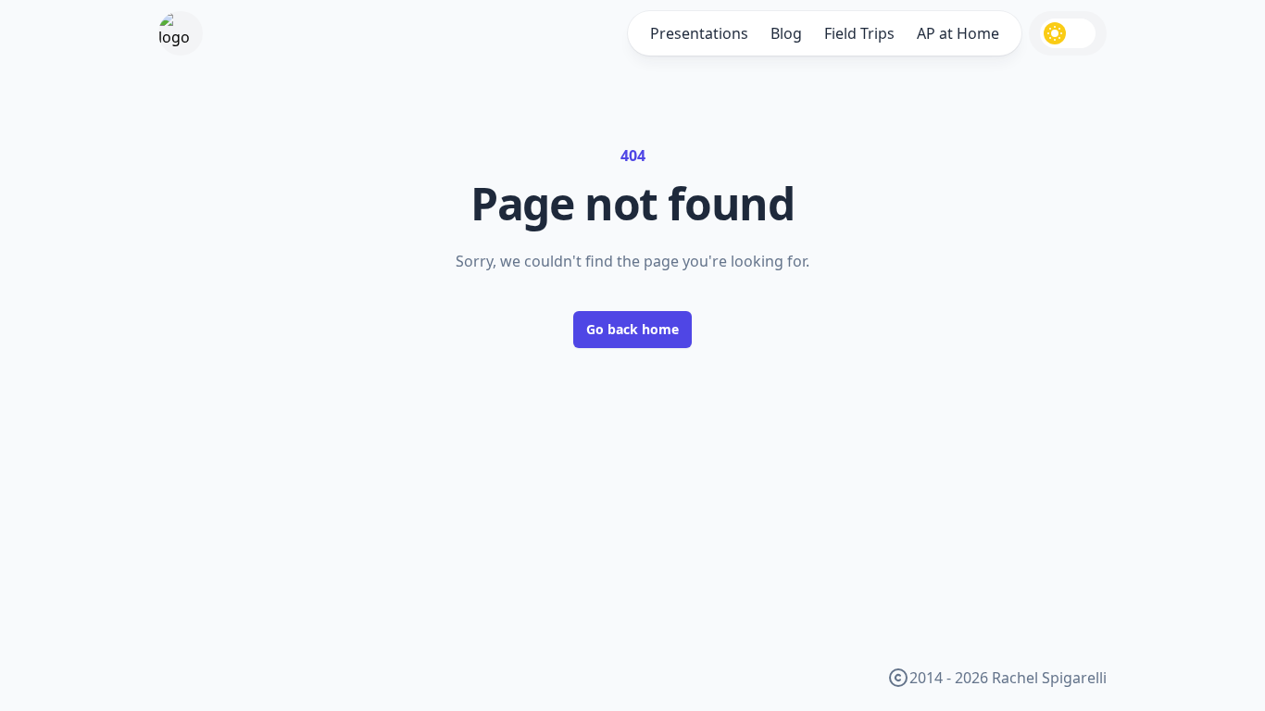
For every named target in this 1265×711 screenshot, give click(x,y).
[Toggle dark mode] (1068, 33)
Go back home (632, 329)
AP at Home (958, 33)
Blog (786, 33)
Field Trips (859, 33)
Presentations (699, 33)
